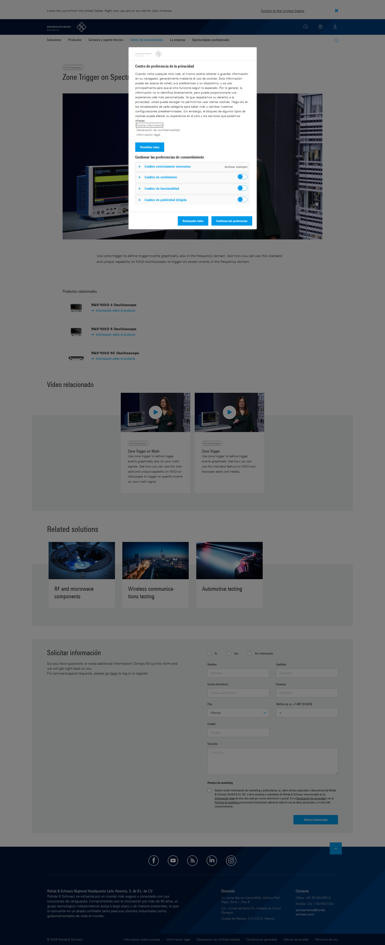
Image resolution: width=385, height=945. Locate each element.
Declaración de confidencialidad (158, 130)
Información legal (148, 134)
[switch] (242, 176)
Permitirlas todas (150, 147)
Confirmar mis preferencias (232, 221)
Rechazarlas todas (193, 221)
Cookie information (149, 125)
